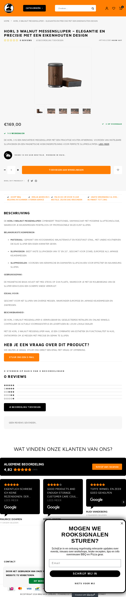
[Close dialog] (121, 523)
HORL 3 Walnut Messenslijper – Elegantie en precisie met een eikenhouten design (55, 21)
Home (6, 21)
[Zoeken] (92, 8)
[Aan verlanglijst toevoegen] (118, 170)
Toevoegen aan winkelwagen (66, 170)
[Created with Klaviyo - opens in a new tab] (85, 595)
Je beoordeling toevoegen (49, 40)
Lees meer (104, 144)
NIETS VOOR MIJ (85, 583)
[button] (2, 502)
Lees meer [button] (11, 500)
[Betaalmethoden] (11, 588)
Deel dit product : (14, 181)
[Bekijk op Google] (10, 507)
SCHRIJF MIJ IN (85, 573)
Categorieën (33, 8)
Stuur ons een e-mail (21, 357)
